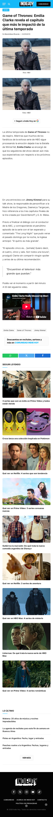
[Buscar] (9, 4)
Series (5, 10)
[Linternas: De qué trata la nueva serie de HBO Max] (26, 636)
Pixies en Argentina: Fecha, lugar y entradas (23, 738)
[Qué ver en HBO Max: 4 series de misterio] (26, 601)
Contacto (42, 800)
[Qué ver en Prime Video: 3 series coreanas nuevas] (26, 491)
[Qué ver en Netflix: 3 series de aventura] (26, 566)
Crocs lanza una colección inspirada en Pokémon (26, 438)
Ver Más (26, 758)
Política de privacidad (26, 803)
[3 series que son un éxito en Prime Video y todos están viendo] (26, 384)
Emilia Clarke (9, 330)
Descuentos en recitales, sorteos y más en (24, 341)
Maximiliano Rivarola (12, 34)
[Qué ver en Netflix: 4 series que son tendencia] (26, 456)
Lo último (8, 711)
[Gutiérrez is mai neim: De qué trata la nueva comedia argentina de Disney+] (26, 529)
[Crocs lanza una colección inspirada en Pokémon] (26, 421)
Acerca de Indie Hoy (26, 800)
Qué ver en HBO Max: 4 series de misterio (22, 618)
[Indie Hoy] (26, 4)
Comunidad (43, 4)
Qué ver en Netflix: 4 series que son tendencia (24, 473)
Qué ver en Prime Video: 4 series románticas (24, 690)
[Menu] (4, 4)
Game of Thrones (24, 330)
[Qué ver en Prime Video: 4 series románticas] (26, 674)
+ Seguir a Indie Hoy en (25, 121)
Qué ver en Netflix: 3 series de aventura (21, 583)
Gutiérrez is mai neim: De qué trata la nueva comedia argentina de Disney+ (23, 547)
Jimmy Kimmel (40, 330)
